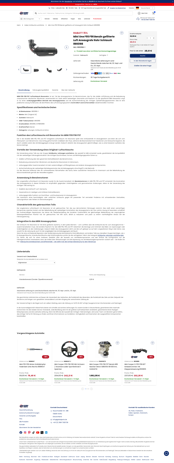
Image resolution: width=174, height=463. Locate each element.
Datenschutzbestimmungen (29, 413)
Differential (64, 19)
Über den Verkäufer (68, 90)
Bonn (141, 456)
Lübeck (138, 459)
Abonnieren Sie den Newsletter (30, 427)
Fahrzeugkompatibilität (41, 90)
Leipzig (83, 456)
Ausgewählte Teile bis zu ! (86, 4)
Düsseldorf (64, 456)
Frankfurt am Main (47, 456)
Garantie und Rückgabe (27, 416)
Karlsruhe (22, 459)
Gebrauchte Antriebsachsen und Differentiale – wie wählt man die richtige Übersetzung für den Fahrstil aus (58, 242)
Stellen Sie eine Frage (142, 65)
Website (131, 8)
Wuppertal (129, 456)
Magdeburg (112, 459)
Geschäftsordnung (26, 410)
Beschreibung (24, 90)
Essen (78, 456)
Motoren (47, 19)
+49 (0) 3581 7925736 (60, 422)
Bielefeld (135, 456)
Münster (146, 456)
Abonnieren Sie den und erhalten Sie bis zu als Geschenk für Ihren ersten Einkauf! (86, 1)
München (34, 456)
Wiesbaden (45, 459)
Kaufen (142, 56)
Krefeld (133, 459)
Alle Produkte (23, 422)
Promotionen (97, 19)
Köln (39, 456)
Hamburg (27, 456)
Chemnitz (86, 459)
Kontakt (22, 425)
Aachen (95, 459)
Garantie (55, 90)
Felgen (73, 19)
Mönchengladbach (66, 459)
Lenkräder (87, 19)
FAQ (20, 419)
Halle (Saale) (103, 459)
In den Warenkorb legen (143, 61)
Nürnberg (108, 456)
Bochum (121, 456)
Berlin (21, 456)
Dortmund (72, 456)
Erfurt (152, 459)
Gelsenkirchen (54, 459)
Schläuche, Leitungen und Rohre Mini (111, 235)
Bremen (88, 456)
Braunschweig (77, 459)
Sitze (79, 19)
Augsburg (37, 459)
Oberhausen (145, 459)
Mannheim (29, 459)
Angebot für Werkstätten (118, 8)
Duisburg (115, 456)
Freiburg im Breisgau (123, 459)
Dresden (94, 456)
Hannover (101, 456)
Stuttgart (57, 456)
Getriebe (55, 19)
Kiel (91, 459)
